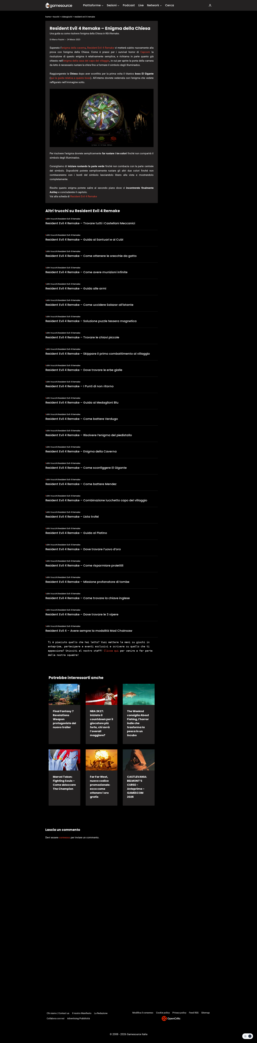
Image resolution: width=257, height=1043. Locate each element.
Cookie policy (163, 1012)
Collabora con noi (55, 1018)
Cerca (169, 5)
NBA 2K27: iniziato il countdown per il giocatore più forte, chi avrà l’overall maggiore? (101, 723)
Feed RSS (194, 1012)
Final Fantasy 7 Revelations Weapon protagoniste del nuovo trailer (64, 719)
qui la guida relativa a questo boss (70, 77)
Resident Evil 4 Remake (100, 47)
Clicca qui (111, 650)
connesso (64, 837)
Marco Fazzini (58, 39)
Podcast (129, 5)
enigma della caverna (74, 47)
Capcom (145, 52)
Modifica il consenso (142, 1012)
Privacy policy (179, 1012)
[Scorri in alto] (248, 1031)
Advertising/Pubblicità (78, 1018)
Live (141, 5)
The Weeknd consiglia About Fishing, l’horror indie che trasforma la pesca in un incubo (138, 723)
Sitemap (205, 1012)
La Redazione (100, 1013)
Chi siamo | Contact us (58, 1013)
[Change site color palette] (247, 1036)
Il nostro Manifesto (81, 1013)
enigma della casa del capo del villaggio (86, 60)
